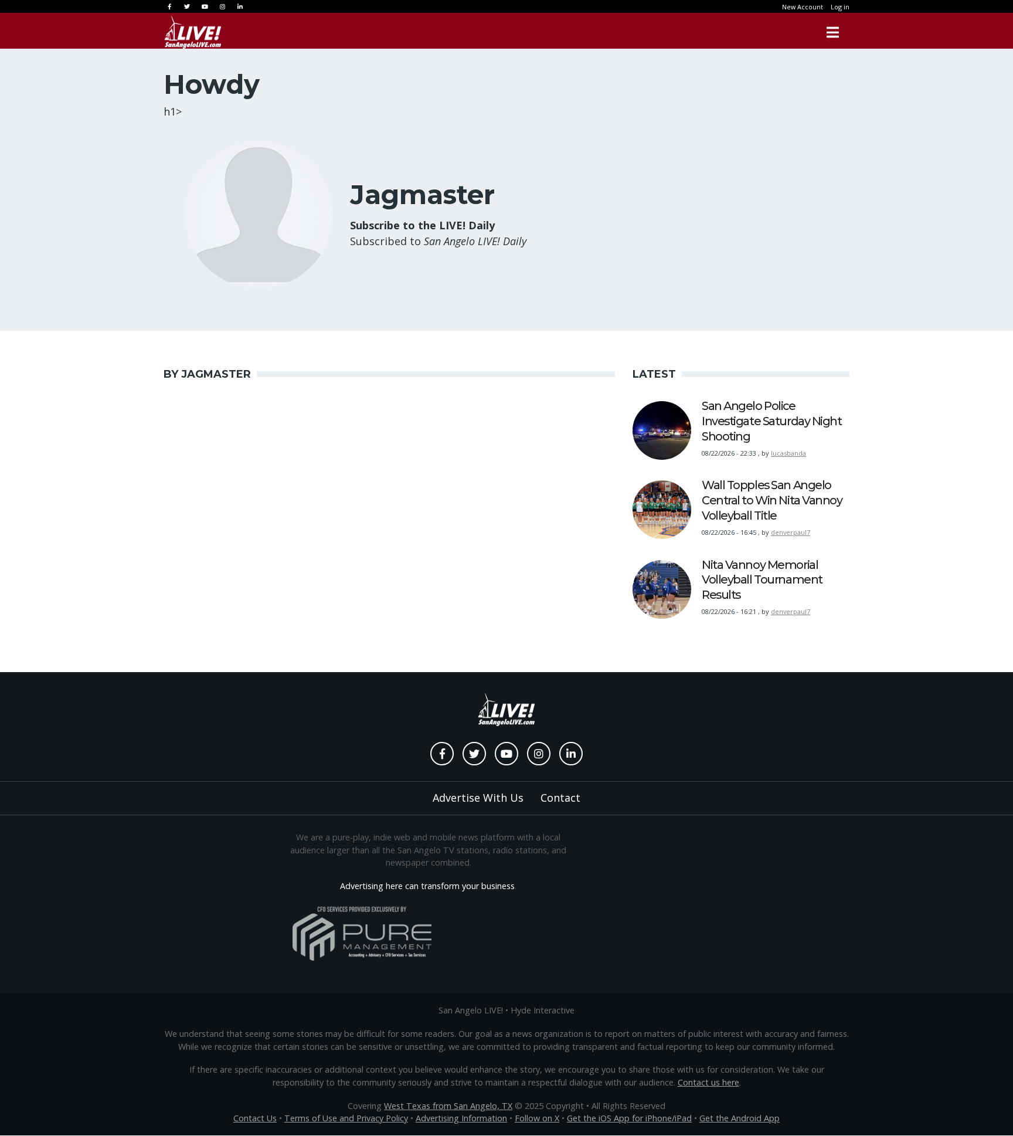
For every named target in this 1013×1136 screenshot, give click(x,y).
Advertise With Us (478, 798)
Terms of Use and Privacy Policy (346, 1118)
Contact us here (708, 1082)
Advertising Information (461, 1118)
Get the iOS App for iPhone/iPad (629, 1118)
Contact (560, 798)
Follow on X (537, 1118)
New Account (802, 6)
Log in (840, 6)
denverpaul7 (790, 532)
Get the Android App (739, 1118)
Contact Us (255, 1118)
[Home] (193, 32)
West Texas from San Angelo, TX (448, 1105)
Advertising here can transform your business (427, 885)
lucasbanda (788, 453)
